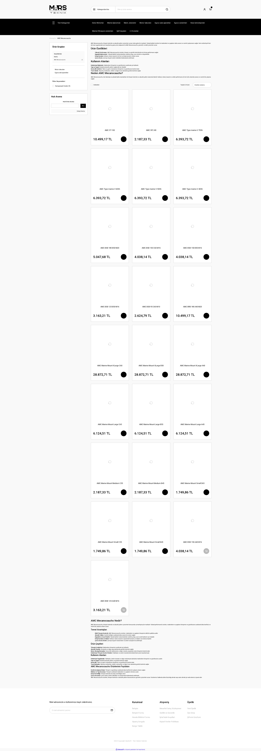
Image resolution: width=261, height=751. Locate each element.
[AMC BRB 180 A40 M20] (193, 285)
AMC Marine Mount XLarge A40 (192, 365)
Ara (83, 106)
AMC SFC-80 (151, 130)
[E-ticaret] (130, 749)
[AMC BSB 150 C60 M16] (151, 226)
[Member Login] (204, 9)
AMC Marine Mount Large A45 (192, 424)
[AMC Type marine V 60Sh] (110, 167)
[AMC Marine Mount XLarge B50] (151, 344)
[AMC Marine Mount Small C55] (110, 521)
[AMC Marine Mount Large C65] (110, 403)
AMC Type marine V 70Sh (192, 130)
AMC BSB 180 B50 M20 (110, 248)
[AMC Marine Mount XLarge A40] (193, 344)
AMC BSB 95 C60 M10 (151, 307)
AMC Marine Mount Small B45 (151, 542)
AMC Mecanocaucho (64, 38)
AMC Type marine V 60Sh (110, 189)
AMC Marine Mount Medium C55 (110, 483)
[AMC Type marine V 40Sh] (193, 167)
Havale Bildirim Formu (141, 717)
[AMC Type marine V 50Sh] (151, 167)
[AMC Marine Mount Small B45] (151, 521)
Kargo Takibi (137, 726)
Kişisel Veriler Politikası (169, 722)
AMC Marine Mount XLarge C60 (109, 365)
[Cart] (210, 9)
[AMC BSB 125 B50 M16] (110, 285)
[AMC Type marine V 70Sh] (193, 109)
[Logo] (58, 9)
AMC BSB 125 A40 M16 (110, 601)
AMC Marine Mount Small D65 (192, 483)
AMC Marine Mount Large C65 (110, 424)
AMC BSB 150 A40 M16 (192, 542)
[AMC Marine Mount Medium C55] (110, 462)
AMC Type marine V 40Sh (192, 189)
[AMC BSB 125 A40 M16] (110, 579)
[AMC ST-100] (110, 109)
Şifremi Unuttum (194, 717)
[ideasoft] (120, 749)
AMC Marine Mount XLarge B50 (151, 365)
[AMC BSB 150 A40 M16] (193, 521)
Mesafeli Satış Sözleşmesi (170, 708)
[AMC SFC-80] (151, 109)
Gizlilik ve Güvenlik (167, 713)
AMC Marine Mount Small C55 (110, 542)
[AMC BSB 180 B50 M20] (110, 226)
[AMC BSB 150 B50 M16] (193, 226)
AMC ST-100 (110, 130)
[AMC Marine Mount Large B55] (151, 403)
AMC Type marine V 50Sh (151, 189)
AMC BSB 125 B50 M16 (110, 307)
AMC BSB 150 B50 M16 (192, 248)
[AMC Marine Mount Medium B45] (151, 462)
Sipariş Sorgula (138, 722)
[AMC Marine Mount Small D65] (193, 462)
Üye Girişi (191, 713)
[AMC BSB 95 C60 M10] (151, 285)
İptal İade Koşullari (167, 717)
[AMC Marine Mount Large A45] (193, 403)
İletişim (135, 708)
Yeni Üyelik (191, 708)
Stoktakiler (96, 85)
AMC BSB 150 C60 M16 (151, 248)
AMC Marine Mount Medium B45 (151, 483)
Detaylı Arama (81, 111)
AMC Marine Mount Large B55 (151, 424)
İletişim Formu (138, 713)
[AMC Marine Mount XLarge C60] (110, 344)
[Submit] (112, 710)
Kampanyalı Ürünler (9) (62, 86)
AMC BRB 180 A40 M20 (192, 307)
